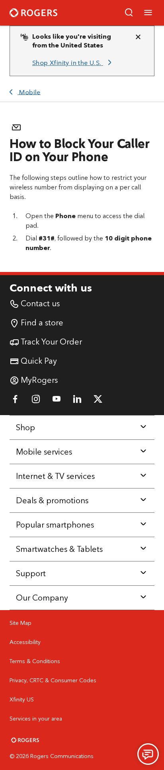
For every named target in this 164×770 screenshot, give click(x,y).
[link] (73, 63)
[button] (129, 12)
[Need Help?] (148, 754)
